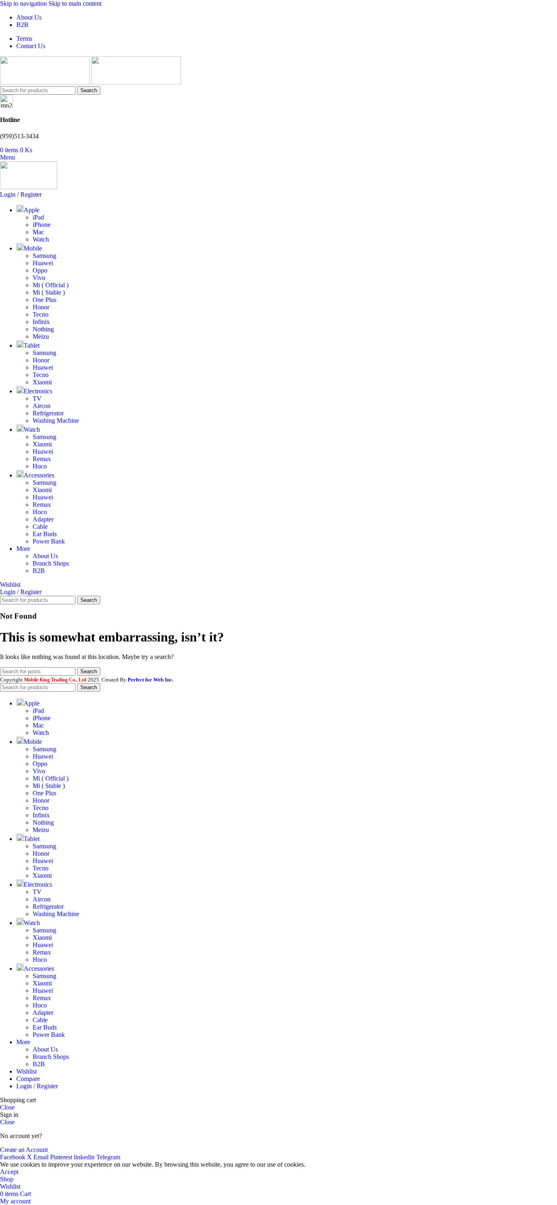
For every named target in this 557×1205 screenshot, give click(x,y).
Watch (41, 239)
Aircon (42, 405)
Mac (38, 232)
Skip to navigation (24, 3)
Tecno (41, 314)
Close (7, 1107)
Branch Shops (51, 563)
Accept (9, 1171)
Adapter (43, 519)
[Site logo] (45, 82)
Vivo (39, 277)
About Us (45, 556)
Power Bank (49, 541)
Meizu (41, 336)
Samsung (44, 255)
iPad (38, 217)
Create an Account (24, 1149)
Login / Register (37, 1086)
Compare (28, 1078)
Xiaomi (42, 382)
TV (37, 398)
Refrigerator (48, 413)
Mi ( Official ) (51, 285)
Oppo (40, 270)
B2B (39, 570)
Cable (40, 526)
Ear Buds (45, 533)
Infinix (41, 321)
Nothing (43, 329)
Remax (42, 458)
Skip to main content (75, 3)
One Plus (44, 299)
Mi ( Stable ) (49, 292)
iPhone (42, 224)
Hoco (40, 466)
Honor (41, 307)
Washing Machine (56, 420)
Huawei (43, 263)
